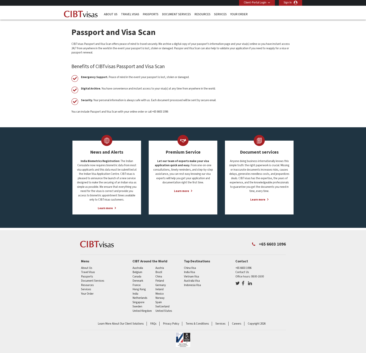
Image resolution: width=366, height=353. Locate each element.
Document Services (176, 14)
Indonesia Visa (192, 285)
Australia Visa (192, 281)
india (135, 294)
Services (220, 14)
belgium (137, 272)
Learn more (105, 208)
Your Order (239, 14)
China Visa (190, 268)
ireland (159, 289)
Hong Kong (139, 289)
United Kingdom (142, 311)
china (158, 277)
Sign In (288, 3)
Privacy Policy (171, 324)
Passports (150, 14)
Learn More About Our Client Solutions (121, 324)
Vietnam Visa (191, 277)
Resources (202, 14)
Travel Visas (130, 14)
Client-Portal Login (255, 3)
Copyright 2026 (257, 324)
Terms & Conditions (197, 324)
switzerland (162, 307)
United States (163, 311)
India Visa (189, 272)
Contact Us (242, 272)
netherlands (139, 298)
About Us (110, 14)
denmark (137, 281)
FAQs (153, 324)
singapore (138, 302)
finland (159, 281)
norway (160, 298)
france (136, 285)
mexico (159, 294)
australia (137, 268)
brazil (158, 272)
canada (136, 277)
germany (160, 285)
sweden (137, 307)
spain (158, 302)
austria (159, 268)
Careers (236, 324)
